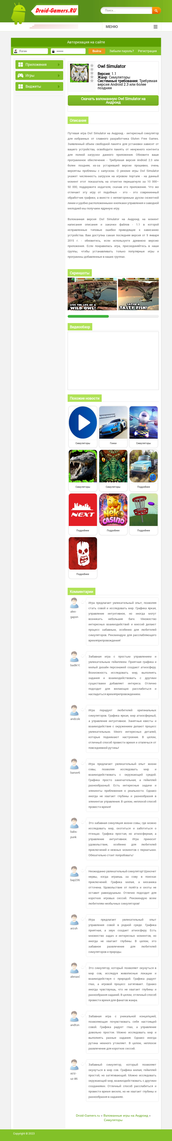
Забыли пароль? (121, 51)
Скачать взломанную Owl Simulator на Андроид (113, 100)
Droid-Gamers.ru (88, 1115)
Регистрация (147, 51)
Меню (112, 27)
